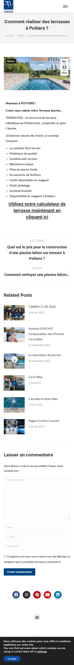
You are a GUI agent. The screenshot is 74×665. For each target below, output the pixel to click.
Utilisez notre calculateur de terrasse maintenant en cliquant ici (37, 210)
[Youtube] (47, 595)
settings (42, 651)
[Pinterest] (37, 595)
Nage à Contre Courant (43, 420)
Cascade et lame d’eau (43, 398)
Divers (11, 61)
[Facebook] (16, 595)
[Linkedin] (58, 595)
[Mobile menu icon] (65, 6)
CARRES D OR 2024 (42, 306)
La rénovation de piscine (44, 355)
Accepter (12, 658)
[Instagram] (26, 595)
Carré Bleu (35, 377)
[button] (37, 617)
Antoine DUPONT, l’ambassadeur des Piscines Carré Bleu (46, 334)
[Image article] (14, 312)
